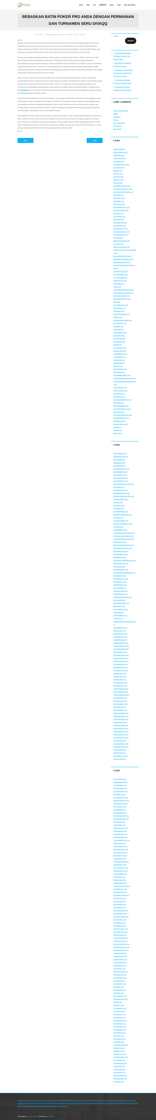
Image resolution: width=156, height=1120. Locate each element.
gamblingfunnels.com (121, 164)
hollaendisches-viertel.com (123, 293)
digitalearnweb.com (120, 456)
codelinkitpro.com (120, 785)
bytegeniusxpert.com (121, 816)
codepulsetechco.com (121, 840)
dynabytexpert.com (120, 999)
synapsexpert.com (120, 1063)
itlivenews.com (118, 412)
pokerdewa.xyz (119, 363)
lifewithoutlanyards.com (122, 299)
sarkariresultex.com (120, 499)
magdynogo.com (119, 759)
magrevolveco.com (120, 734)
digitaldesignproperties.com (123, 496)
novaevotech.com (120, 865)
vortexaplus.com (119, 1039)
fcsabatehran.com (120, 582)
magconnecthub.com (121, 944)
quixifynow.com (119, 981)
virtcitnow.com (118, 201)
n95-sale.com (118, 195)
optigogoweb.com (120, 1075)
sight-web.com (118, 219)
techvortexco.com (119, 807)
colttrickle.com (118, 155)
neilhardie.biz (118, 329)
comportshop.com (120, 387)
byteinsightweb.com (120, 643)
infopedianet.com (119, 953)
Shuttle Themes (32, 1116)
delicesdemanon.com (121, 314)
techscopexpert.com (120, 661)
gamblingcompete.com (121, 186)
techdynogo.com (119, 631)
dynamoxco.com (119, 1014)
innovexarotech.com (121, 737)
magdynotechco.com (121, 800)
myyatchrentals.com (120, 521)
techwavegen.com (120, 698)
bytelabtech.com (119, 794)
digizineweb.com (119, 843)
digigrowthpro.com (120, 152)
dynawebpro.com (119, 1026)
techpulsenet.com (120, 892)
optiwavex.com (119, 1051)
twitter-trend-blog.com (121, 247)
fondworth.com (118, 487)
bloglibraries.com (119, 557)
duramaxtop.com (119, 588)
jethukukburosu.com (121, 551)
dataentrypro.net (119, 466)
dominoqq (121, 1100)
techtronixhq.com (119, 779)
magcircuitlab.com (120, 874)
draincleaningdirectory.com (123, 545)
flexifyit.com (117, 1002)
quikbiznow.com (119, 1069)
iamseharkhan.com (120, 490)
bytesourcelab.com (120, 972)
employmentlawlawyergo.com (124, 378)
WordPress (50, 1116)
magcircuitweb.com (120, 658)
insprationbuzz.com (120, 481)
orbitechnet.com (119, 1048)
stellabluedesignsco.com (122, 597)
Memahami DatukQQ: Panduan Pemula (122, 64)
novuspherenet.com (120, 1045)
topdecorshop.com (120, 390)
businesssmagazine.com (122, 189)
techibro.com (118, 238)
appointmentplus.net (121, 406)
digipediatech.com (120, 637)
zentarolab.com (119, 1066)
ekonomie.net (118, 403)
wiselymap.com (119, 204)
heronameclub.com (120, 609)
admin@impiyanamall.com (54, 34)
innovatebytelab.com (121, 819)
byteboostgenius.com (121, 947)
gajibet (40, 1106)
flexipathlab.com (119, 1033)
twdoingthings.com (120, 594)
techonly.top (117, 183)
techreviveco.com (119, 920)
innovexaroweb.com (121, 917)
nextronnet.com (119, 1011)
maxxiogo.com (118, 1005)
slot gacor (101, 1100)
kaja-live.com (118, 213)
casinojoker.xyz (119, 360)
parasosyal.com (119, 566)
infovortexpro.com (120, 741)
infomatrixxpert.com (120, 849)
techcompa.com (119, 216)
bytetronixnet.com (120, 750)
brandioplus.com (119, 1024)
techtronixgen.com (120, 652)
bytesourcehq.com (120, 834)
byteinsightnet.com (120, 837)
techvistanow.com (120, 855)
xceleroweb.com (119, 1072)
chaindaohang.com (120, 271)
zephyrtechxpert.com (121, 895)
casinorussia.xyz (119, 348)
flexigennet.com (119, 606)
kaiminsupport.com (120, 472)
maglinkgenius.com (120, 871)
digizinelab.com (119, 901)
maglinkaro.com (119, 923)
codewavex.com (119, 877)
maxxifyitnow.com (120, 978)
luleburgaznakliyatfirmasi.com (124, 560)
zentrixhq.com (118, 993)
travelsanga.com (119, 397)
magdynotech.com (120, 959)
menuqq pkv (22, 1100)
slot (61, 1100)
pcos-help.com (118, 167)
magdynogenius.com (121, 646)
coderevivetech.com (120, 731)
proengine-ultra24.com (121, 296)
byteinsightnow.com (120, 728)
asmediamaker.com (120, 511)
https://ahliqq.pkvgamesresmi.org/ (55, 1106)
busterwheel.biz (119, 342)
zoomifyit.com (118, 1082)
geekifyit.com (118, 527)
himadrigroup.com (120, 222)
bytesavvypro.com (120, 701)
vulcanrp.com (118, 244)
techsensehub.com (120, 791)
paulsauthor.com (119, 600)
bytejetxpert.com (119, 753)
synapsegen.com (119, 1030)
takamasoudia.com (120, 591)
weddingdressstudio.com (122, 320)
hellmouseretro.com (120, 579)
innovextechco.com (120, 868)
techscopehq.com (120, 962)
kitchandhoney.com (120, 305)
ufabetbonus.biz (119, 421)
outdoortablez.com (120, 615)
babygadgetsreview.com (122, 256)
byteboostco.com (119, 880)
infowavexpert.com (120, 683)
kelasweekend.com (120, 424)
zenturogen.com (119, 1017)
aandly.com (117, 430)
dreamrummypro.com (121, 469)
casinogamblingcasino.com (123, 539)
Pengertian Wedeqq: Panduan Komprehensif (122, 81)
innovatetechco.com (120, 670)
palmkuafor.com (119, 463)
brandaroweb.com (120, 1078)
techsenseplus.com (120, 692)
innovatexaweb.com (120, 797)
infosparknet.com (119, 975)
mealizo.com (118, 502)
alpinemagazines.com (121, 241)
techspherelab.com (120, 932)
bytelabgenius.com (120, 667)
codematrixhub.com (120, 689)
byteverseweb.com (120, 941)
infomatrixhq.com (119, 859)
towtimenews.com (120, 542)
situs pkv (109, 1100)
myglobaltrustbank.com (122, 375)
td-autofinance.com (120, 229)
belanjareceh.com (120, 475)
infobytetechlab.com (120, 716)
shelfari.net (117, 345)
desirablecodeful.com (121, 603)
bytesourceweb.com (120, 725)
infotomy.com (118, 618)
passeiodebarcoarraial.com (123, 484)
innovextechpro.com (121, 655)
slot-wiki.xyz (117, 366)
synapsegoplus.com (120, 950)
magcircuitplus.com (120, 744)
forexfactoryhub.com (121, 210)
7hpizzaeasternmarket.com (123, 290)
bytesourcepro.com (120, 929)
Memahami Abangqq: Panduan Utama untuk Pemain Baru (122, 56)
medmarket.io (118, 612)
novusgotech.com (120, 1008)
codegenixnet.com (120, 722)
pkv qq (88, 1100)
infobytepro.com (119, 822)
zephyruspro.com (119, 984)
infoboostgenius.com (121, 695)
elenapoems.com (119, 576)
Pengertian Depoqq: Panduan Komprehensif (122, 88)
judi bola (94, 1100)
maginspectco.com (120, 756)
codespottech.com (120, 628)
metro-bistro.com (119, 308)
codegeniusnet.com (120, 828)
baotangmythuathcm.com (122, 548)
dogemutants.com (120, 585)
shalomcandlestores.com (122, 524)
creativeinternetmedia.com (123, 192)
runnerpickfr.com (119, 158)
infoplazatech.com (120, 813)
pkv (115, 1100)
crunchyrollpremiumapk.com (124, 533)
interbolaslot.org (119, 460)
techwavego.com (119, 904)
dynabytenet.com (119, 926)
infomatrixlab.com (120, 935)
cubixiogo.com (118, 1042)
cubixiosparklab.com (121, 862)
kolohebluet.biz (119, 336)
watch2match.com (120, 369)
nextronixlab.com (119, 990)
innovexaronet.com (120, 852)
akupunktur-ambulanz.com (123, 259)
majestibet (27, 1106)
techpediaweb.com (120, 664)
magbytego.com (119, 825)
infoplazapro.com (119, 676)
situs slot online (119, 123)
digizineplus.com (119, 965)
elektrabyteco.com (120, 883)
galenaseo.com (119, 372)
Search (116, 36)
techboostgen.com (120, 788)
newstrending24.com (121, 418)
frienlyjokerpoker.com (121, 232)
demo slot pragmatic (121, 111)
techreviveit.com (119, 679)
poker (115, 114)
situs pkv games (33, 1100)
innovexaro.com (119, 968)
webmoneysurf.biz (120, 332)
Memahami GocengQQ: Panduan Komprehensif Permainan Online (123, 73)
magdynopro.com (119, 673)
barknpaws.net (118, 505)
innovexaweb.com (120, 1020)
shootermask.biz (119, 338)
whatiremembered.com (122, 262)
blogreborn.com (119, 198)
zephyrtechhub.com (120, 1057)
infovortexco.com (119, 898)
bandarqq (25, 90)
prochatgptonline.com (121, 207)
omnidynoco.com (119, 1054)
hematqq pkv (22, 1103)
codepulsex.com (119, 907)
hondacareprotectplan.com (123, 536)
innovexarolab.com (120, 713)
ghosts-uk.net (118, 177)
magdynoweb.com (120, 914)
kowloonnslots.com (120, 235)
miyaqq (34, 1106)
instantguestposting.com (122, 400)
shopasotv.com (119, 394)
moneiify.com (118, 518)
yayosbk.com (118, 326)
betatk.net (117, 427)
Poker (70, 34)
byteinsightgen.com (120, 704)
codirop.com (118, 174)
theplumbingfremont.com (122, 415)
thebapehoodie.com (120, 563)
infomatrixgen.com (120, 710)
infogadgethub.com (120, 782)
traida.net (116, 302)
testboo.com (117, 317)
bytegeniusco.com (120, 686)
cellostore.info (118, 508)
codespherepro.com (120, 719)
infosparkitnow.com (120, 803)
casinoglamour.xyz (120, 354)
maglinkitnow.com (120, 640)
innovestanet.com (120, 996)
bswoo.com (117, 433)
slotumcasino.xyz (119, 351)
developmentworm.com (122, 409)
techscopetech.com (120, 910)
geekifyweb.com (119, 810)
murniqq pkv (130, 1100)
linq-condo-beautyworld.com (124, 265)
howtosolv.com (118, 311)
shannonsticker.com (120, 478)
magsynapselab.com (121, 649)
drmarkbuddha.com (120, 274)
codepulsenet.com (120, 956)
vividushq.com (118, 1036)
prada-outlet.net (119, 149)
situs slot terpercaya (35, 1103)
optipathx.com (118, 987)
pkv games (81, 34)
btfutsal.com (117, 171)
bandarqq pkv (68, 1100)
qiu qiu (115, 120)
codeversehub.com (120, 938)
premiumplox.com (120, 323)
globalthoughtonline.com (122, 514)
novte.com (117, 287)
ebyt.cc (116, 268)
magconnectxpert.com (121, 886)
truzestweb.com (119, 1060)
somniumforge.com (120, 554)
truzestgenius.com (120, 889)
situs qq (55, 1100)
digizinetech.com (119, 707)
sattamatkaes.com (120, 530)
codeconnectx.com (120, 846)
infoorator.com (118, 284)
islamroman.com (119, 226)
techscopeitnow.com (121, 747)
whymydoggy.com (120, 453)
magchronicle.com (120, 634)
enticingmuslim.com (120, 569)
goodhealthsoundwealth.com (124, 573)
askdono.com (118, 180)
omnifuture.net (118, 161)
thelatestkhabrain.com (121, 493)
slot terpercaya (79, 1100)
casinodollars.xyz (119, 357)
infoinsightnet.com (120, 831)
